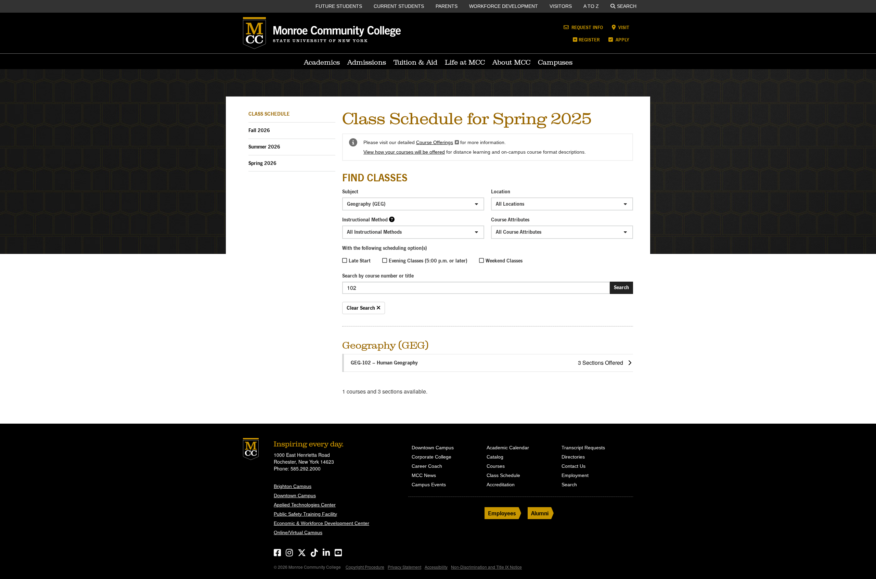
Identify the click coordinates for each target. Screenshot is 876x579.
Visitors (561, 6)
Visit (623, 27)
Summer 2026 (264, 146)
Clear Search (361, 308)
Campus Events (429, 484)
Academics (322, 62)
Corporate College (431, 457)
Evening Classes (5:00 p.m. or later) (428, 260)
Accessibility (436, 567)
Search (626, 6)
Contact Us (573, 466)
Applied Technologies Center (305, 504)
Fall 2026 (259, 130)
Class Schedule (269, 114)
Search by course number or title (378, 275)
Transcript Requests (583, 447)
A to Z (591, 6)
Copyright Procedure (365, 567)
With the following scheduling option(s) (384, 248)
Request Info (586, 27)
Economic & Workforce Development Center (321, 523)
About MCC (511, 62)
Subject (350, 191)
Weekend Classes (504, 260)
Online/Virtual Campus (298, 532)
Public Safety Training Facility (305, 514)
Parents (447, 6)
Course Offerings (437, 142)
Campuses (555, 62)
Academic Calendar (508, 447)
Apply (621, 39)
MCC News (424, 475)
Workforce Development (503, 6)
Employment (575, 475)
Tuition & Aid (415, 62)
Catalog (495, 457)
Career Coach (427, 466)
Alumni (540, 513)
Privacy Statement (404, 567)
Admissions (366, 62)
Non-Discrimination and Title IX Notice (486, 567)
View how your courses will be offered (404, 152)
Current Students (399, 6)
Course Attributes (510, 219)
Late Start (360, 260)
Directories (573, 457)
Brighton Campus (292, 486)
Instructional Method (365, 219)
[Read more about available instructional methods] (392, 219)
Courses (496, 466)
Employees (502, 513)
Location (500, 191)
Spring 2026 (262, 163)
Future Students (338, 6)
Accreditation (501, 484)
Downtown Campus (295, 495)
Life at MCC (465, 62)
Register (589, 39)
